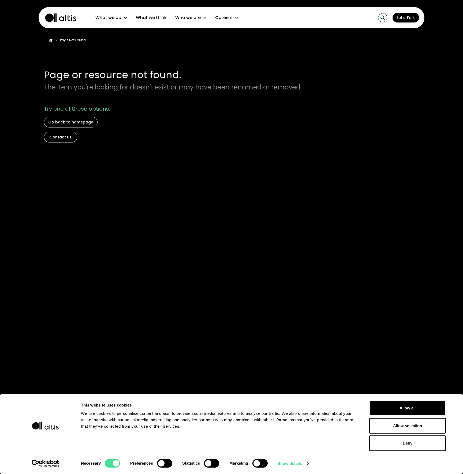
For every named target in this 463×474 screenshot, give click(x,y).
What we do (108, 17)
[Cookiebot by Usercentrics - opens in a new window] (45, 464)
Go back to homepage (70, 122)
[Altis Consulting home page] (58, 17)
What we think (151, 17)
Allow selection (407, 425)
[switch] (164, 463)
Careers (224, 17)
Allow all (407, 408)
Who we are (188, 17)
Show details (290, 463)
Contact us (61, 137)
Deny (407, 443)
